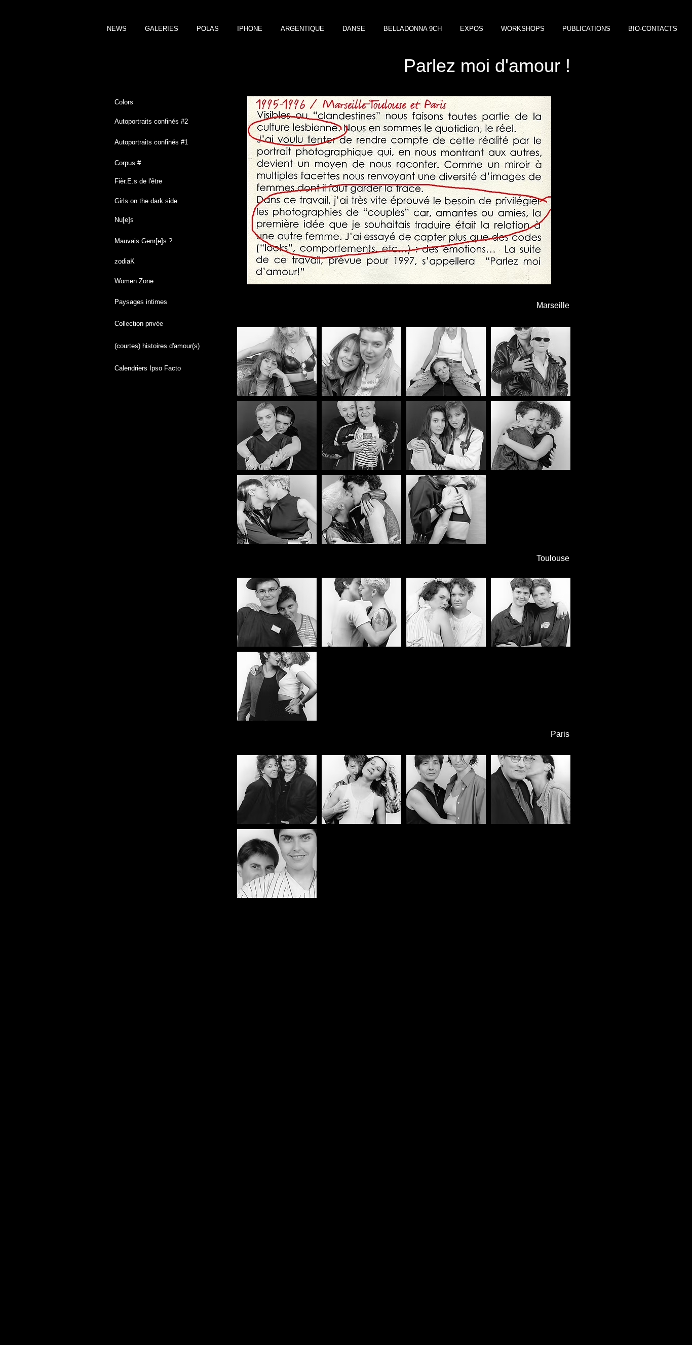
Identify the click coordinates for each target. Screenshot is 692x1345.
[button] (277, 361)
